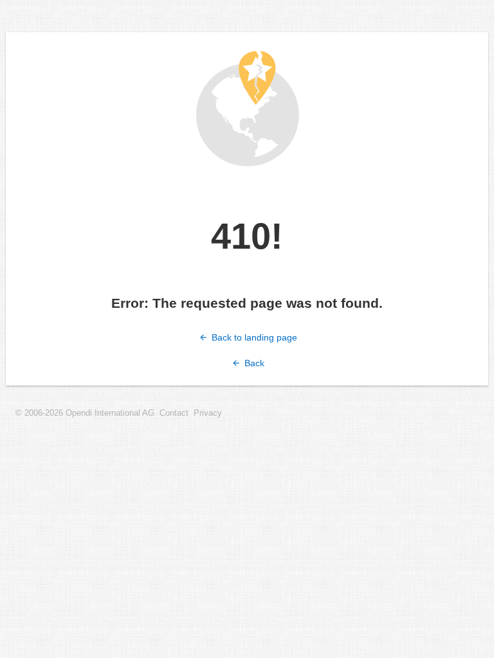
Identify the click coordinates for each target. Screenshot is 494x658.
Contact (174, 413)
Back (253, 363)
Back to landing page (253, 337)
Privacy (208, 413)
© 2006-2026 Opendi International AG (84, 413)
